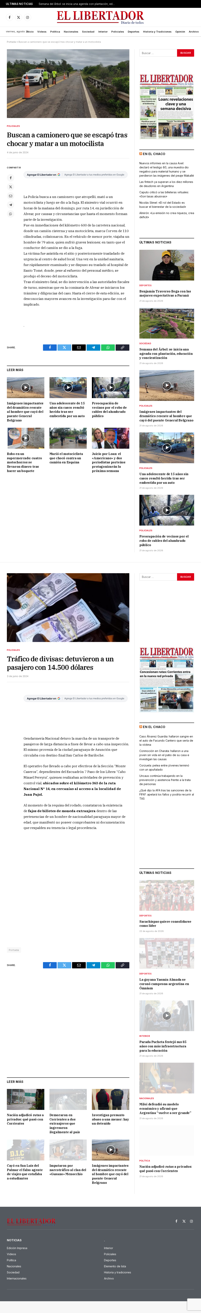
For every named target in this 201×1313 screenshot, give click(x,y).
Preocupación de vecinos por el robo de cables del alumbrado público (109, 409)
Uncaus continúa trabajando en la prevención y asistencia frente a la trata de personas (165, 780)
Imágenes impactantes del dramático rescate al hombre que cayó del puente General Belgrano (25, 411)
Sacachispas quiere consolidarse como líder (165, 924)
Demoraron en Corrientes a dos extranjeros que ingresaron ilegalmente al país (64, 1123)
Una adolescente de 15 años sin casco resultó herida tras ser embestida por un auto (67, 409)
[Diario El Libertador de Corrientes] (100, 17)
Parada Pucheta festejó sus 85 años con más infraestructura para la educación (162, 1046)
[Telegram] (10, 205)
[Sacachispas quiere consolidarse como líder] (166, 895)
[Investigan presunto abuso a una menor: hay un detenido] (110, 1099)
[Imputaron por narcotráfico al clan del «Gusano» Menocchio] (68, 1150)
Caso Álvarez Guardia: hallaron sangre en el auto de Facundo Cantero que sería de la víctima (166, 740)
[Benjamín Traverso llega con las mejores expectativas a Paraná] (166, 265)
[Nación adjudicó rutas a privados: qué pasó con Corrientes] (25, 1099)
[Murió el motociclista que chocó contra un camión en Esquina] (68, 438)
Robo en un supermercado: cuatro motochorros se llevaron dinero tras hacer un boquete (24, 462)
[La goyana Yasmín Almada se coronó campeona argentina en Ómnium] (166, 953)
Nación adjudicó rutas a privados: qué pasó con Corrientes (25, 1119)
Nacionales (71, 31)
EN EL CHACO (154, 154)
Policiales (117, 31)
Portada (11, 41)
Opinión (180, 31)
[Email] (10, 196)
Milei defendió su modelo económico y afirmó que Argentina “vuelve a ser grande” (165, 1108)
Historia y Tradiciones (157, 31)
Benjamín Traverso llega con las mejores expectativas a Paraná (165, 293)
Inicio (30, 31)
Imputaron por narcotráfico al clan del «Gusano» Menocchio (67, 1170)
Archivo (194, 31)
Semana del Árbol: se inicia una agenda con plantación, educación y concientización (78, 3)
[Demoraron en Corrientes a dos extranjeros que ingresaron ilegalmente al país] (68, 1099)
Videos (42, 31)
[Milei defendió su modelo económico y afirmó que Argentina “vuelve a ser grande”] (166, 1078)
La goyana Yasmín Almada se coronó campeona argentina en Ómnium (164, 984)
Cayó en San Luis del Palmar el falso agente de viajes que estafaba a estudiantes (25, 1172)
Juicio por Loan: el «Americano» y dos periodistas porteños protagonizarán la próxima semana (108, 462)
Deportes (133, 31)
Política (55, 31)
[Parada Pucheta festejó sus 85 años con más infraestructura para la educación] (166, 1015)
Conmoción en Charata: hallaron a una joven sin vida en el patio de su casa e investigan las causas (164, 755)
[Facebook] (10, 178)
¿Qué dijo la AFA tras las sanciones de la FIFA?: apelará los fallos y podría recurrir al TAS (166, 794)
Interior (103, 31)
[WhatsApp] (10, 214)
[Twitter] (10, 187)
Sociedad (88, 31)
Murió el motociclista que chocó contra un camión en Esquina (66, 458)
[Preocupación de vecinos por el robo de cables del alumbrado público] (110, 387)
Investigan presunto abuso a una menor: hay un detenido (110, 1119)
